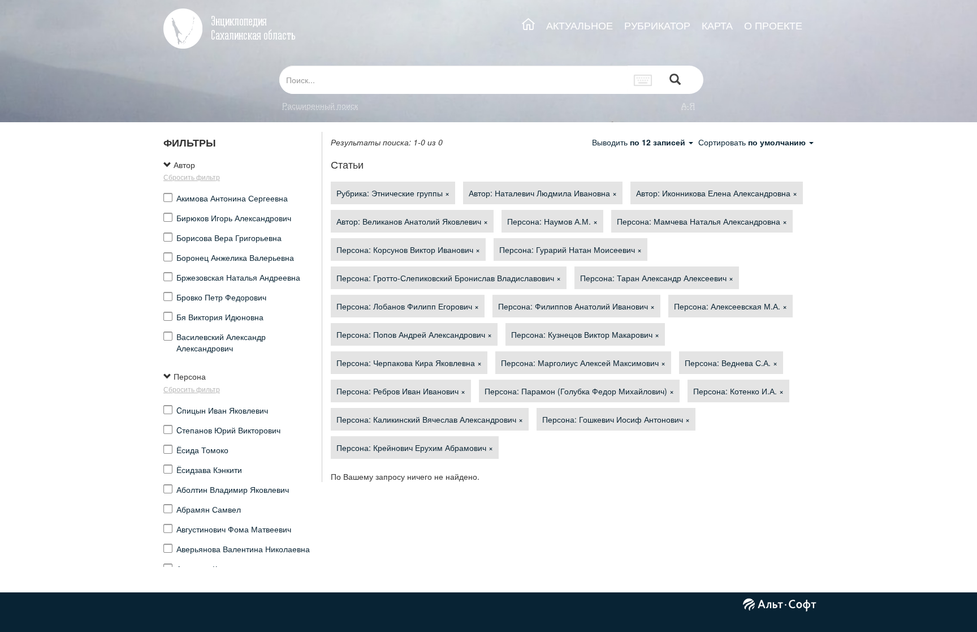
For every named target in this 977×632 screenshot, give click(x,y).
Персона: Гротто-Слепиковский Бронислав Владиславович (448, 277)
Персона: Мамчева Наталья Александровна (702, 221)
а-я (688, 105)
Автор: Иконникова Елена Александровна (716, 193)
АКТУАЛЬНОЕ (579, 25)
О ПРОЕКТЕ (773, 25)
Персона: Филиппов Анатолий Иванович (576, 306)
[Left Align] (675, 80)
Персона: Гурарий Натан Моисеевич (570, 249)
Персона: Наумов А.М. (552, 221)
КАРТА (717, 25)
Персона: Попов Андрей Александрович (414, 334)
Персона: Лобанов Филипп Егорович (407, 306)
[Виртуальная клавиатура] (643, 79)
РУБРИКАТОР (657, 25)
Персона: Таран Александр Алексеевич (656, 277)
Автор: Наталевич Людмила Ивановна (543, 193)
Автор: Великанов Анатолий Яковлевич (412, 221)
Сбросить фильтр (191, 177)
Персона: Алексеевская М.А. (730, 306)
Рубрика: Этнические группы (392, 193)
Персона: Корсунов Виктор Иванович (408, 249)
